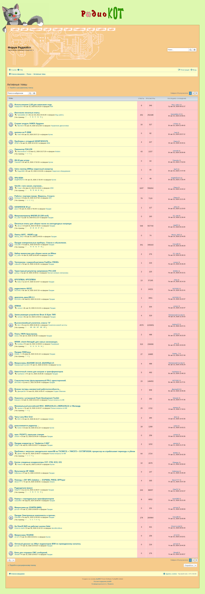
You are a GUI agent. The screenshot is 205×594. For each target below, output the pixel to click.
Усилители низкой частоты (57, 325)
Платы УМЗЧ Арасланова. (26, 334)
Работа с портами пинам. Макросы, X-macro (35, 196)
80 (36, 190)
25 (33, 228)
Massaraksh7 (22, 151)
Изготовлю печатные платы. (27, 113)
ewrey (17, 336)
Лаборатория (36, 29)
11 (35, 117)
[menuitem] (20, 70)
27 (38, 228)
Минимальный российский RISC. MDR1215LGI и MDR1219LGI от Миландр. (48, 406)
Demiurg (17, 198)
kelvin (19, 428)
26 (36, 228)
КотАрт (90, 29)
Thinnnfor (18, 162)
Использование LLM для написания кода (33, 105)
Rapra (176, 141)
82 (41, 190)
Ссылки (68, 29)
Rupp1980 (20, 171)
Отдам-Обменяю (59, 391)
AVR (51, 106)
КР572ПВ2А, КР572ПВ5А (25, 280)
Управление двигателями (60, 126)
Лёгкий (17, 554)
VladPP (175, 225)
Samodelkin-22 (22, 115)
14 (30, 247)
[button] (196, 93)
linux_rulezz (176, 105)
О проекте (101, 29)
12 (38, 117)
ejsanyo (20, 408)
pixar (16, 209)
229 (44, 327)
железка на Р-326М (23, 132)
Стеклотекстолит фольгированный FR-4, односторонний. (40, 380)
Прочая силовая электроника (57, 273)
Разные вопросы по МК (56, 400)
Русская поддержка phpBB (102, 581)
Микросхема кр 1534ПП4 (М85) (28, 507)
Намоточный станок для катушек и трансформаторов (39, 372)
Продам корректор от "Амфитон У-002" (32, 443)
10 (32, 117)
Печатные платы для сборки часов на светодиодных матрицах (43, 224)
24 (30, 228)
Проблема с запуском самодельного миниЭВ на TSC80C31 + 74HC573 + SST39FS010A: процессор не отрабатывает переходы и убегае (75, 451)
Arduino (57, 151)
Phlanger (176, 462)
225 (31, 327)
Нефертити (18, 106)
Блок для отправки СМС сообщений (31, 553)
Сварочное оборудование (61, 171)
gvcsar (17, 509)
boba (19, 282)
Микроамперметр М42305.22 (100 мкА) (32, 216)
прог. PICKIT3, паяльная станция (29, 434)
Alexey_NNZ (19, 236)
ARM (48, 143)
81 (38, 190)
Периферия (55, 344)
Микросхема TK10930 (24, 535)
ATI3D (17, 143)
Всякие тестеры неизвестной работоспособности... (38, 389)
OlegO (17, 445)
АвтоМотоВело (57, 528)
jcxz (175, 343)
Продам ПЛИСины (23, 352)
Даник (19, 453)
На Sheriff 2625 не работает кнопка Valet (32, 526)
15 (33, 247)
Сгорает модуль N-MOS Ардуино (29, 124)
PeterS (19, 464)
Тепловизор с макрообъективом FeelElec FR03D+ (37, 262)
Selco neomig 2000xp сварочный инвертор (34, 169)
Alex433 (20, 126)
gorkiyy (17, 273)
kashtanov (21, 374)
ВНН (19, 419)
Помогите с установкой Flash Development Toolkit (37, 398)
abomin (175, 443)
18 (41, 247)
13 (40, 117)
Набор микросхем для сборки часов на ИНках (35, 253)
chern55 (176, 151)
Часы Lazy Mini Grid (23, 417)
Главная (15, 29)
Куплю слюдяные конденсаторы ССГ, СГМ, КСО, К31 (38, 462)
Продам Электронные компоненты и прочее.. (35, 515)
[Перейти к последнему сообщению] (181, 105)
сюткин (19, 317)
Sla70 (176, 169)
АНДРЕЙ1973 (19, 180)
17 (38, 247)
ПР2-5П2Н (19, 178)
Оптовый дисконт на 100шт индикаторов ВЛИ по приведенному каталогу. (48, 544)
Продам (48, 209)
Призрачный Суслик (175, 315)
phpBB (98, 579)
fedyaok (17, 400)
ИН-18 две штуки (22, 160)
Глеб (19, 134)
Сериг (19, 188)
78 (30, 190)
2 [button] (193, 93)
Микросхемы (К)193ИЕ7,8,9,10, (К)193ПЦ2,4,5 (34, 363)
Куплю (50, 134)
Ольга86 (17, 244)
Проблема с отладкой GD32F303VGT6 (31, 141)
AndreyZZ (175, 324)
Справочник (79, 29)
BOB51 (175, 271)
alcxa (19, 226)
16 (36, 247)
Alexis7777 (18, 482)
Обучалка (57, 29)
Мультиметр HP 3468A (24, 471)
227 (38, 327)
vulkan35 (18, 264)
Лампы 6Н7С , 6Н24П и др (26, 235)
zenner (175, 262)
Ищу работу (59, 115)
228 (41, 327)
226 (34, 327)
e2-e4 (16, 537)
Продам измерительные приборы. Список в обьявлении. (41, 243)
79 (33, 190)
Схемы (24, 29)
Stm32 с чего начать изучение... (29, 186)
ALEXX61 (18, 290)
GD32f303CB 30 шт (23, 207)
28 (41, 228)
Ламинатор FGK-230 (23, 149)
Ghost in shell (19, 528)
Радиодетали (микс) (23, 488)
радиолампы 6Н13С (23, 288)
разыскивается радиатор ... (27, 426)
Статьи (47, 29)
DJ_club (17, 217)
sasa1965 (18, 500)
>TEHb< (176, 124)
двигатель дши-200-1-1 (24, 297)
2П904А (18, 306)
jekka (176, 207)
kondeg (19, 344)
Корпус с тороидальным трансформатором (34, 499)
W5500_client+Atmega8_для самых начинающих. (36, 342)
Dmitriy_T (18, 354)
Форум (111, 29)
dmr (18, 325)
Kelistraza (18, 473)
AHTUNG (18, 382)
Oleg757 (17, 490)
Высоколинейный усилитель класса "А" (33, 323)
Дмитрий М (21, 391)
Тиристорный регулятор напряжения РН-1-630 (35, 271)
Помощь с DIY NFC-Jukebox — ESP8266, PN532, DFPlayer (40, 480)
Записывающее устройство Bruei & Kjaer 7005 (35, 315)
